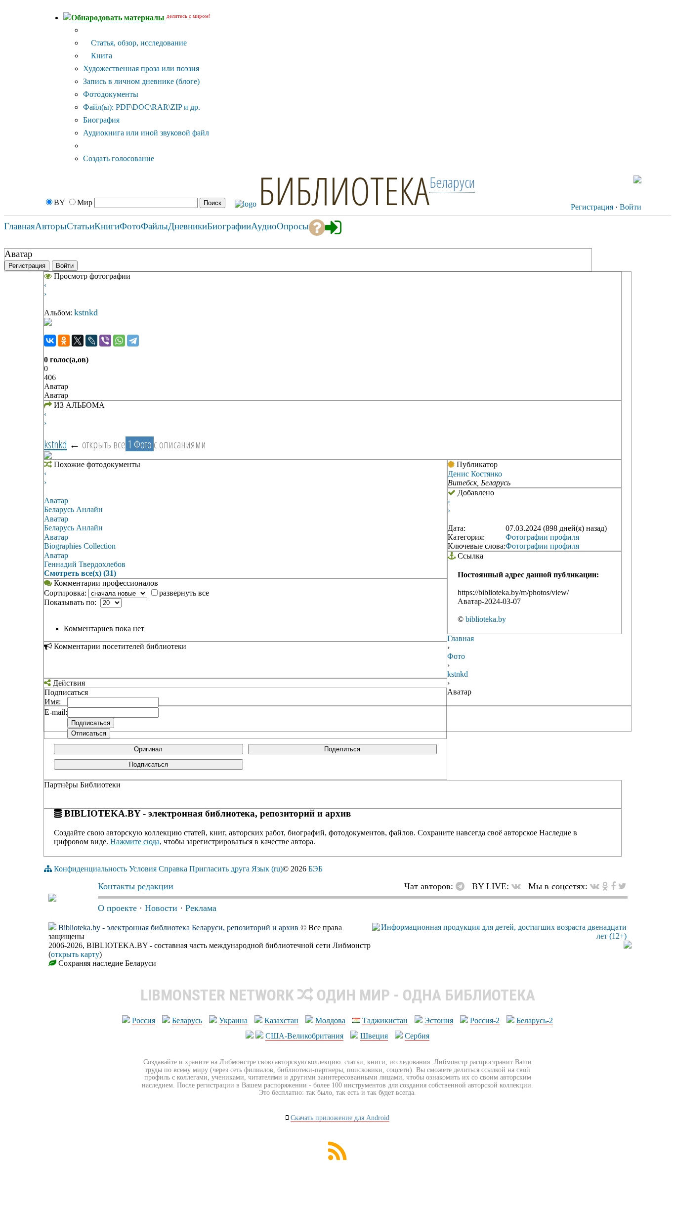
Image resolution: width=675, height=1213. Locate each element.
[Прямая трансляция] (518, 886)
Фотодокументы (110, 94)
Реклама (200, 908)
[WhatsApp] (119, 341)
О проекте (117, 908)
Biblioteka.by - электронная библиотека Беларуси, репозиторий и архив (178, 927)
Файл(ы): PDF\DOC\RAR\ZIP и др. (141, 107)
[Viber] (105, 341)
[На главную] (52, 899)
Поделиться (342, 749)
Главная (460, 638)
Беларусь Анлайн (73, 509)
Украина (233, 1020)
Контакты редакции (135, 886)
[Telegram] (133, 341)
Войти (630, 207)
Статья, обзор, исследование (138, 43)
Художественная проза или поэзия (141, 68)
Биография (101, 120)
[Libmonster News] (622, 886)
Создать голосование (118, 158)
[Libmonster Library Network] (628, 946)
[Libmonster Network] (499, 936)
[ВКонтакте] (50, 341)
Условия (143, 869)
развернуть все (184, 593)
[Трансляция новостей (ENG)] (617, 179)
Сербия (417, 1036)
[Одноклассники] (64, 341)
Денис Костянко (475, 474)
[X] (78, 341)
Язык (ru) (267, 869)
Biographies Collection (80, 546)
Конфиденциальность (90, 869)
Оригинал (148, 749)
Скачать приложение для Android (340, 1118)
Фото (456, 656)
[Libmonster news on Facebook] (613, 886)
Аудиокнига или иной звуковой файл (146, 133)
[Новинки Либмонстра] (605, 886)
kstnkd (86, 312)
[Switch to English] (637, 180)
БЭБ (315, 869)
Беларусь (187, 1020)
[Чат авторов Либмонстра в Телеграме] (599, 179)
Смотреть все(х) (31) (80, 573)
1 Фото (139, 443)
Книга (100, 55)
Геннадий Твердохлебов (85, 564)
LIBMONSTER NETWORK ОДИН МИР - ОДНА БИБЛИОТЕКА (337, 995)
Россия (143, 1020)
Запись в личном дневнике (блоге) (141, 81)
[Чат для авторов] (462, 886)
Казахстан (281, 1020)
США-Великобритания (304, 1036)
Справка (173, 869)
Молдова (330, 1020)
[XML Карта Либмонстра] (337, 1157)
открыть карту (75, 954)
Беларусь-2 (534, 1020)
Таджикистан (385, 1020)
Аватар (56, 500)
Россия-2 (485, 1020)
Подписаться (148, 764)
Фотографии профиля (542, 537)
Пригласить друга (219, 869)
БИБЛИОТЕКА (343, 190)
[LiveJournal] (91, 341)
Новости (161, 908)
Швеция (374, 1036)
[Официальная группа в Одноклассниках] (608, 179)
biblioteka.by (485, 619)
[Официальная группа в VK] (589, 179)
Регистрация (592, 207)
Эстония (438, 1020)
